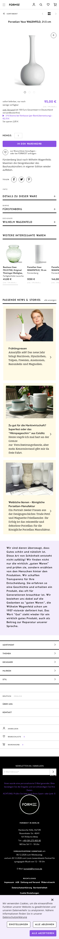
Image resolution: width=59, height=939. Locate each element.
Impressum (9, 882)
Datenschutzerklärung (22, 888)
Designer (8, 662)
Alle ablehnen (44, 924)
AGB (17, 882)
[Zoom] (29, 59)
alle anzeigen (50, 300)
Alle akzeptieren (43, 933)
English (18, 696)
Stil (5, 679)
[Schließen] (52, 899)
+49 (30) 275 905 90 (32, 840)
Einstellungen (18, 924)
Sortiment (8, 645)
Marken (7, 671)
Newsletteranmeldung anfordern (53, 772)
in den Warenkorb (29, 143)
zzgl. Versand (9, 109)
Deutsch (7, 696)
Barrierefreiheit (40, 888)
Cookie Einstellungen (29, 893)
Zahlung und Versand (30, 882)
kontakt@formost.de (33, 868)
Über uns (8, 704)
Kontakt (7, 712)
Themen (7, 653)
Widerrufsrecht (48, 882)
